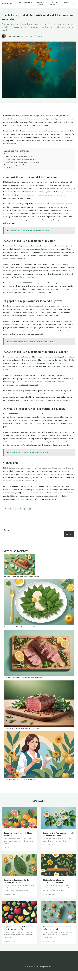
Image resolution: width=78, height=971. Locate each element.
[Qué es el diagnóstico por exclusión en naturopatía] (39, 754)
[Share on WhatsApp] (25, 509)
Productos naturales (40, 3)
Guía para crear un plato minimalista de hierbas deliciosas (21, 627)
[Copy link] (30, 509)
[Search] (74, 4)
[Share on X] (15, 509)
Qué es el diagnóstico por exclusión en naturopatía (19, 779)
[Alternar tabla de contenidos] (70, 150)
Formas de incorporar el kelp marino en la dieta (21, 165)
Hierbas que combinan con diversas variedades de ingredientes (23, 678)
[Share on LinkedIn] (20, 509)
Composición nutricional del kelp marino (19, 154)
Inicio (19, 2)
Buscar (6, 530)
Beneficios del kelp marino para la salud (19, 156)
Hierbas (66, 2)
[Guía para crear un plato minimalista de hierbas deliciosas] (39, 602)
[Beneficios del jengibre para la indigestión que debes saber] (19, 564)
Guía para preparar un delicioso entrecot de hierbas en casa (22, 728)
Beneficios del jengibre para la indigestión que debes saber (21, 576)
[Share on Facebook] (10, 509)
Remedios (28, 2)
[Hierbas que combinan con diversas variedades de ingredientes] (39, 653)
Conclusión (9, 167)
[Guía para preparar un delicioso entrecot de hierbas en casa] (39, 703)
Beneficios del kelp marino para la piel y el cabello (22, 162)
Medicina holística (53, 3)
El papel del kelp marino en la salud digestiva (21, 159)
